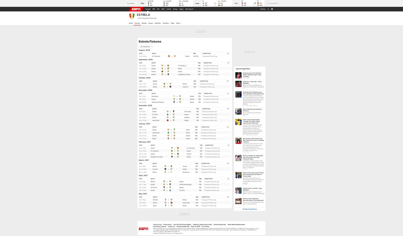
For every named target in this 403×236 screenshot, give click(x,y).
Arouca (155, 84)
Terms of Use (157, 224)
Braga (180, 68)
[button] (268, 9)
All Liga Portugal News (250, 209)
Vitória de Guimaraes (158, 102)
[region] (185, 55)
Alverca (188, 135)
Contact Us (171, 226)
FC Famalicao (182, 65)
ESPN (136, 9)
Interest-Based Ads (220, 224)
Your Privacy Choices (159, 226)
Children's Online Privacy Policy (202, 224)
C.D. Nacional (156, 56)
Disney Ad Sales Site (183, 226)
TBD (199, 65)
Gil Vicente (187, 111)
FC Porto (155, 114)
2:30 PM (195, 56)
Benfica (192, 99)
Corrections (205, 226)
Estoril (188, 130)
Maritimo (187, 117)
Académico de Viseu (184, 74)
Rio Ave (154, 71)
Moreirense (155, 96)
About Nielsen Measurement (236, 224)
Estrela (187, 56)
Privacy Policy (167, 224)
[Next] (266, 3)
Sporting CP (156, 133)
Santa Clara (155, 120)
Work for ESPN (195, 226)
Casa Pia (185, 87)
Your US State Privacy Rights (182, 224)
